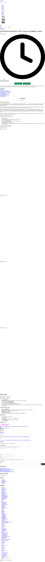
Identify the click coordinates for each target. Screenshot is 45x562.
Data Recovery (4, 495)
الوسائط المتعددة (4, 537)
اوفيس (3, 538)
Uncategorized (4, 516)
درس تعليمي (3, 548)
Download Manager (4, 496)
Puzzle (3, 508)
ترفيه (2, 544)
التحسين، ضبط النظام (5, 532)
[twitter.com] (3, 18)
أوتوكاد (3, 525)
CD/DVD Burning (4, 494)
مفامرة (3, 556)
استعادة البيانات (4, 529)
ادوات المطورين (4, 528)
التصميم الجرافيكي (4, 533)
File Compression (4, 497)
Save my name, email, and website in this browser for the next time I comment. (12, 459)
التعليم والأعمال (4, 534)
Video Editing (4, 517)
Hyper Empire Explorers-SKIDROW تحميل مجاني (7, 471)
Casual (3, 493)
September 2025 (4, 481)
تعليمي (3, 546)
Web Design (3, 519)
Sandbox (3, 510)
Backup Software (4, 492)
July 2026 (3, 479)
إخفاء (1, 88)
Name (1, 454)
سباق (2, 549)
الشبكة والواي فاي (4, 535)
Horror (3, 499)
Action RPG (3, 489)
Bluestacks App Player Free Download (22, 426)
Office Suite (3, 503)
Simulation (3, 511)
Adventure (3, 490)
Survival (3, 513)
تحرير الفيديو (3, 542)
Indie (2, 501)
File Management (4, 498)
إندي (2, 527)
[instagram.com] (3, 21)
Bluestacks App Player (17, 109)
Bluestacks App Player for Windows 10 (11, 426)
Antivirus (3, 491)
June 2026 (3, 480)
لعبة (2, 551)
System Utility (4, 514)
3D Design (3, 487)
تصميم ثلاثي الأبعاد (4, 545)
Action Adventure (4, 488)
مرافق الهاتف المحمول (5, 555)
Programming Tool (4, 507)
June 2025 (3, 483)
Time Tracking (4, 515)
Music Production (4, 502)
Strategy (3, 512)
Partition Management (5, 504)
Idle (2, 500)
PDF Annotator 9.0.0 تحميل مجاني (5, 468)
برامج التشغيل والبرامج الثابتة (6, 539)
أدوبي (2, 523)
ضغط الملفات (4, 550)
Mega (22, 100)
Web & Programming (5, 518)
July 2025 (3, 482)
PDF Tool (3, 505)
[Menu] (0, 3)
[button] (8, 27)
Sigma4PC (1, 0)
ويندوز (3, 558)
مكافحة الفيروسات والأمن (5, 557)
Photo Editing (4, 506)
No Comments (7, 80)
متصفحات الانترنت (4, 553)
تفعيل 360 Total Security (5, 424)
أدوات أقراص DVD (4, 521)
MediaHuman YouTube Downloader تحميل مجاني (7, 469)
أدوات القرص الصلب (5, 522)
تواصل (3, 547)
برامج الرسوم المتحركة (5, 540)
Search (1, 462)
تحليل (2, 543)
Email (1, 456)
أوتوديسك (3, 524)
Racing (3, 509)
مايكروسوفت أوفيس (5, 552)
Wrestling (3, 520)
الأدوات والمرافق (4, 530)
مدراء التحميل (4, 554)
